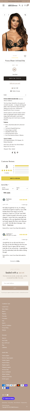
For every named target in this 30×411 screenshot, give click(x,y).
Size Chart (15, 74)
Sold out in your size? (15, 83)
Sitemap (4, 330)
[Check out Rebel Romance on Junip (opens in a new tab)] (18, 261)
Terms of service (17, 402)
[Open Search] (19, 5)
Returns (3, 311)
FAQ (3, 321)
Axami (15, 55)
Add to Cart (15, 78)
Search (3, 323)
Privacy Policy (5, 328)
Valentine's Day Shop (7, 376)
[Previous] (4, 15)
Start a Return (5, 309)
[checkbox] (7, 193)
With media (7, 193)
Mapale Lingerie (5, 365)
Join (15, 288)
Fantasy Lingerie (5, 360)
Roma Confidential (6, 372)
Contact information (5, 405)
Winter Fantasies (6, 374)
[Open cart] (27, 5)
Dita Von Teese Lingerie (7, 358)
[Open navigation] (3, 5)
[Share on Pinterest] (17, 153)
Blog (3, 345)
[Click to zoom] (25, 15)
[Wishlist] (25, 5)
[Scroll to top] (26, 406)
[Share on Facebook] (12, 153)
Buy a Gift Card (5, 343)
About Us (4, 338)
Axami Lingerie (5, 355)
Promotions (4, 318)
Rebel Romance (14, 407)
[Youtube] (7, 395)
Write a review (15, 178)
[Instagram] (3, 395)
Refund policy (4, 402)
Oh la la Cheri (5, 369)
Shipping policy (24, 402)
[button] (21, 166)
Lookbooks (4, 347)
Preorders (4, 316)
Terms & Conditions (6, 325)
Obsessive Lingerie (6, 367)
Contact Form (5, 307)
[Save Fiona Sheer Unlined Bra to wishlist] (25, 56)
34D (14, 69)
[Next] (8, 15)
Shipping (4, 314)
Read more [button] (10, 225)
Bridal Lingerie (5, 379)
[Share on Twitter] (15, 153)
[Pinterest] (5, 395)
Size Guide (4, 340)
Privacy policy (10, 402)
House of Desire (5, 362)
